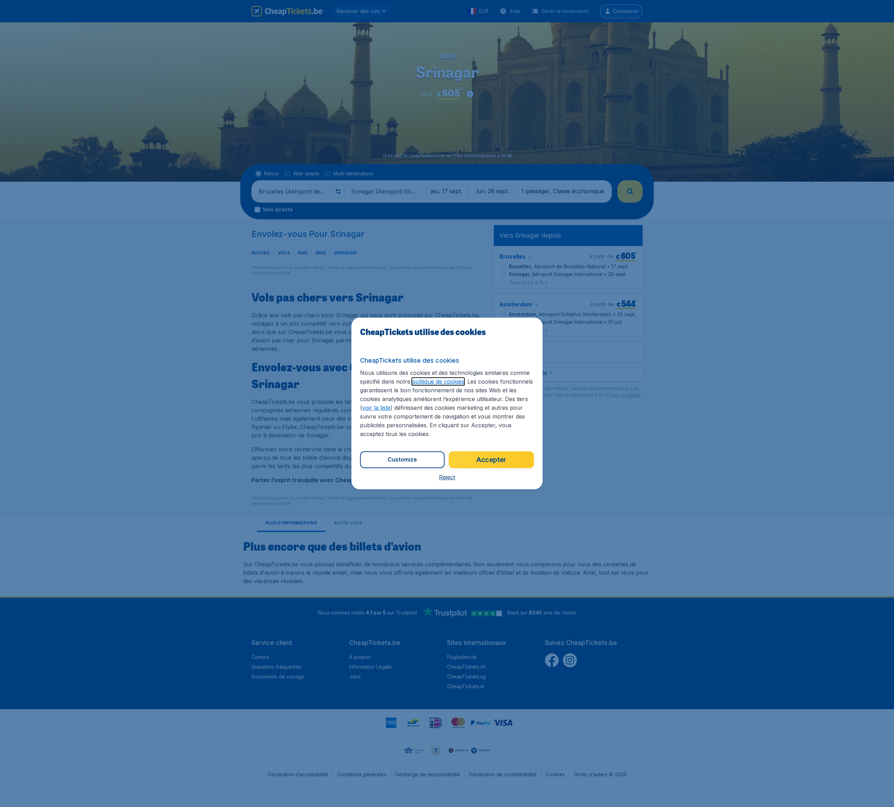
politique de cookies (438, 381)
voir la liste (376, 407)
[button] (447, 477)
